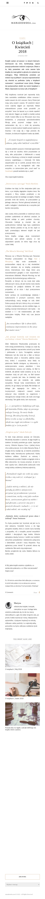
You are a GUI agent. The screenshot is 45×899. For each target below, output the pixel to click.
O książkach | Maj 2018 (13, 669)
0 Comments (9, 592)
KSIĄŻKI (23, 38)
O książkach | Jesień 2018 (14, 698)
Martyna (17, 603)
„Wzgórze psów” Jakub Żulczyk (18, 432)
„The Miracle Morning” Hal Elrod (19, 251)
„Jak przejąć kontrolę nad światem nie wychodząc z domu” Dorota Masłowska (22, 338)
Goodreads (9, 171)
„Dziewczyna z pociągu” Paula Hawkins (21, 184)
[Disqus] (22, 770)
